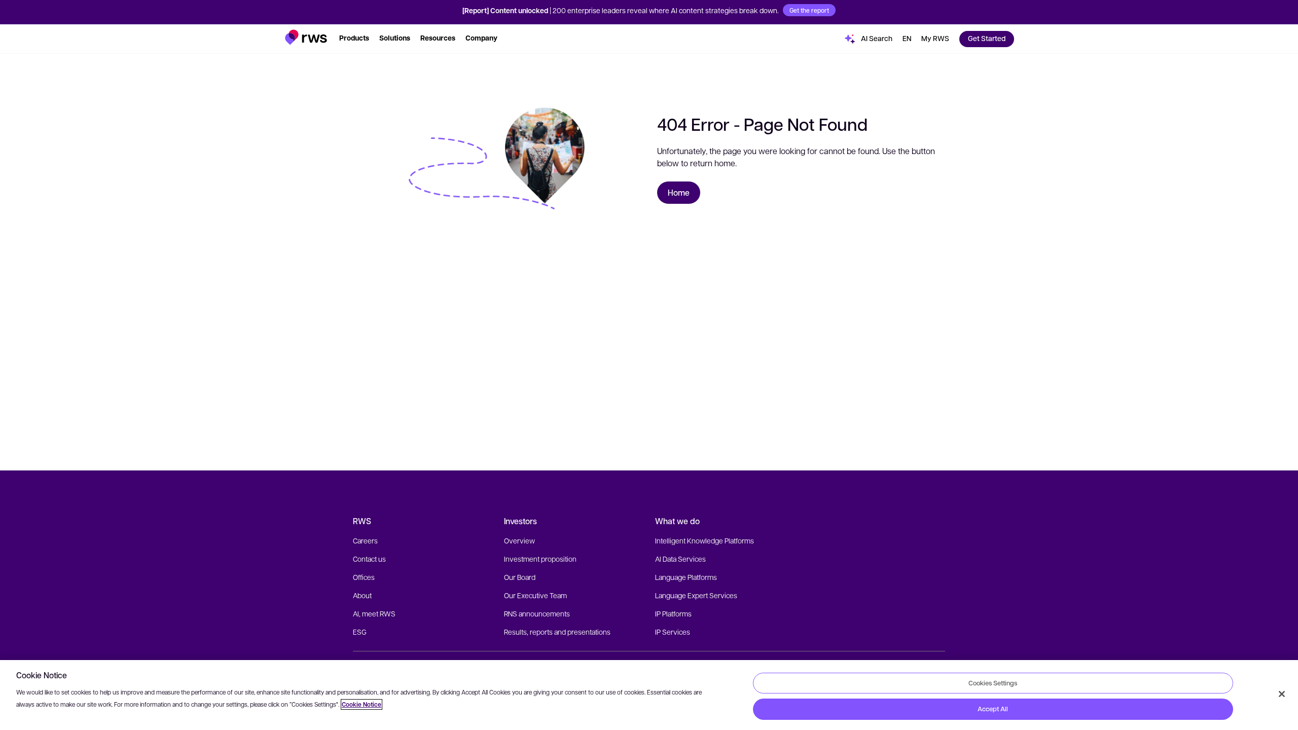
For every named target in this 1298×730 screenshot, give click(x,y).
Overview (519, 540)
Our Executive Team (535, 595)
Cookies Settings (992, 682)
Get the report (809, 10)
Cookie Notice (361, 704)
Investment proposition (540, 558)
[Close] (1282, 694)
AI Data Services (680, 558)
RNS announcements (537, 613)
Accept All (993, 708)
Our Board (519, 576)
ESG (360, 631)
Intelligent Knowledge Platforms (704, 540)
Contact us (369, 558)
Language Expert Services (696, 595)
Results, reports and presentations (557, 631)
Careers (365, 540)
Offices (364, 576)
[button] (306, 37)
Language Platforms (686, 576)
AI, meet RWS (374, 613)
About (362, 595)
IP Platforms (673, 613)
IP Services (672, 631)
